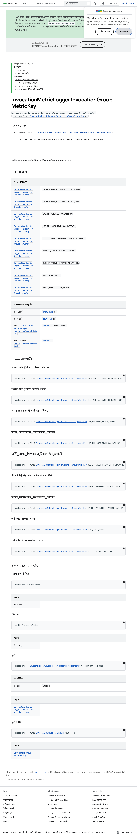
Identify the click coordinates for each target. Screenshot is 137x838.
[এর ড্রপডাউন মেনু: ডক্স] (29, 3)
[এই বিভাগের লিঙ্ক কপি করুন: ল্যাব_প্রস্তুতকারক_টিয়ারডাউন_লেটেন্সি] (58, 432)
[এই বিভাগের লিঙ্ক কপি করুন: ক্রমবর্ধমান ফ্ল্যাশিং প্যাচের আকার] (52, 367)
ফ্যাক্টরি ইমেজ (8, 813)
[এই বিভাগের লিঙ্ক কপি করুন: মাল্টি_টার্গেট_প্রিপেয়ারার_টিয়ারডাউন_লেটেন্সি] (66, 454)
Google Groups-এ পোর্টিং (58, 821)
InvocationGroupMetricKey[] (50, 732)
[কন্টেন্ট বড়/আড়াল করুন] (31, 63)
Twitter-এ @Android (56, 795)
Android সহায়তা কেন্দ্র (101, 795)
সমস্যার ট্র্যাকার (98, 821)
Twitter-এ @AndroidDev (58, 800)
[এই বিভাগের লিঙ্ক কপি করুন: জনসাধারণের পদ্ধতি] (41, 565)
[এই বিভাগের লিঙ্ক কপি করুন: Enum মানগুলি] (35, 359)
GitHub (6, 821)
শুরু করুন (123, 31)
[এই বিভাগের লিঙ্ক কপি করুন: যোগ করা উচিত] (32, 574)
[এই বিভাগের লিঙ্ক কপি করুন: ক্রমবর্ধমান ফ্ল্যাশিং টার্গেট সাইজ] (49, 389)
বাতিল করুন (104, 31)
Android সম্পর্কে (10, 832)
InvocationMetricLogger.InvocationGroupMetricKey (57, 116)
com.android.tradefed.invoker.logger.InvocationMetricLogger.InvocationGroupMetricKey (72, 132)
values (46, 340)
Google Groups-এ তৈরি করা (59, 817)
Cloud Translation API (52, 46)
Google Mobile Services (102, 813)
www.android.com (100, 808)
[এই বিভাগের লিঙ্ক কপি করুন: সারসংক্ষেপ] (30, 172)
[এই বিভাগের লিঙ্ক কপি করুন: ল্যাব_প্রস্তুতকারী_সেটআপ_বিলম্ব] (51, 411)
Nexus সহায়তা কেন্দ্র (100, 804)
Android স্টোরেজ (10, 795)
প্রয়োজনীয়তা (8, 800)
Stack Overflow (99, 817)
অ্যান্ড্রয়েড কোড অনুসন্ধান (46, 3)
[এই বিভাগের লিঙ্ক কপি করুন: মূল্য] (19, 655)
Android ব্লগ (52, 804)
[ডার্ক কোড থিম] (123, 375)
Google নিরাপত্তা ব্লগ (55, 808)
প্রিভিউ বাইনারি (8, 808)
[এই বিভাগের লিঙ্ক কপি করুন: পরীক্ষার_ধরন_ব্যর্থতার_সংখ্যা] (48, 540)
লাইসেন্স (47, 832)
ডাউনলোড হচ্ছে (9, 804)
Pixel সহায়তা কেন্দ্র (99, 800)
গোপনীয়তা (57, 832)
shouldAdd (48, 312)
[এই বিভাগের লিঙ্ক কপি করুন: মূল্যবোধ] (24, 722)
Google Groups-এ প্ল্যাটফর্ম (59, 813)
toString (47, 319)
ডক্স (24, 3)
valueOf (47, 325)
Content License (40, 772)
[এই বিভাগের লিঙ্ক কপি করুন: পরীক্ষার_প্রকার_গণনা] (39, 519)
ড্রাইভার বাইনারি (9, 817)
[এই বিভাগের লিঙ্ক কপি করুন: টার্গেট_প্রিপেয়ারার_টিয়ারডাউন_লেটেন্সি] (58, 497)
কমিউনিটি (23, 832)
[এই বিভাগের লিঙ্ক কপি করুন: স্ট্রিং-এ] (22, 614)
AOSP (13, 56)
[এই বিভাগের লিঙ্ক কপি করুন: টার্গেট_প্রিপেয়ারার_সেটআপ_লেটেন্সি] (55, 475)
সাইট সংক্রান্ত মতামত (72, 832)
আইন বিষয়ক (35, 832)
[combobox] (77, 3)
